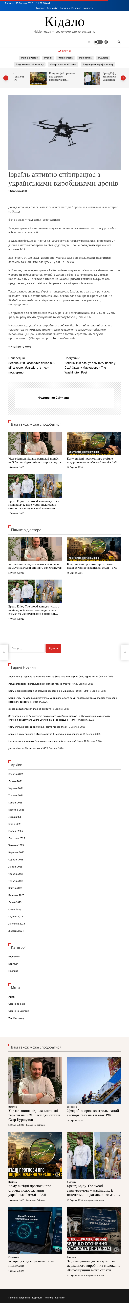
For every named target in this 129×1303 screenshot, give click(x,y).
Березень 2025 (16, 895)
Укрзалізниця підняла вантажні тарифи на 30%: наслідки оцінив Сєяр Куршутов (35, 460)
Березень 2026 (16, 809)
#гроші (48, 57)
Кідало (65, 21)
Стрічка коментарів (18, 1011)
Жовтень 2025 (16, 845)
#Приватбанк (65, 57)
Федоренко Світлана (53, 397)
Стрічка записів (16, 1003)
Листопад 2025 (16, 838)
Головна (40, 8)
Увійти (11, 996)
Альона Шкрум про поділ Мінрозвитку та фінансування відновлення (45, 734)
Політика (76, 8)
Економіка (52, 8)
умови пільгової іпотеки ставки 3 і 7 (27, 748)
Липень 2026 (15, 781)
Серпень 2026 (15, 774)
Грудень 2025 (15, 831)
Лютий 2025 (15, 902)
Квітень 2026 (15, 802)
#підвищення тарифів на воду (98, 64)
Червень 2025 (15, 874)
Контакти (88, 8)
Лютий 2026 (15, 817)
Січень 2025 (14, 909)
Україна (38, 258)
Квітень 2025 (15, 888)
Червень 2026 (15, 788)
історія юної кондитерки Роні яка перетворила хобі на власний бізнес (45, 741)
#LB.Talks (103, 57)
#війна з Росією (29, 57)
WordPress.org (16, 1018)
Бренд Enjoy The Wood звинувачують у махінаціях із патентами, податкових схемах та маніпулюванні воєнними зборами (100, 81)
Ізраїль (13, 241)
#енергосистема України (63, 64)
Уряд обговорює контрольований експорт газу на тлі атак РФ (41, 683)
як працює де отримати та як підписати (29, 708)
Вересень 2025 (16, 852)
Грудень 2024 (15, 916)
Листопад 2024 (16, 923)
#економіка (85, 57)
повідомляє (88, 245)
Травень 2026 (15, 795)
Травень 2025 (15, 881)
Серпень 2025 (15, 859)
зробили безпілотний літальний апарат (84, 325)
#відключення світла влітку (30, 64)
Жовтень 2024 (16, 931)
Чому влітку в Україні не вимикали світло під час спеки (37, 726)
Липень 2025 (15, 866)
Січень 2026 (14, 824)
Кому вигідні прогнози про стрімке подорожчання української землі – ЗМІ (45, 78)
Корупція (65, 8)
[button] (5, 78)
